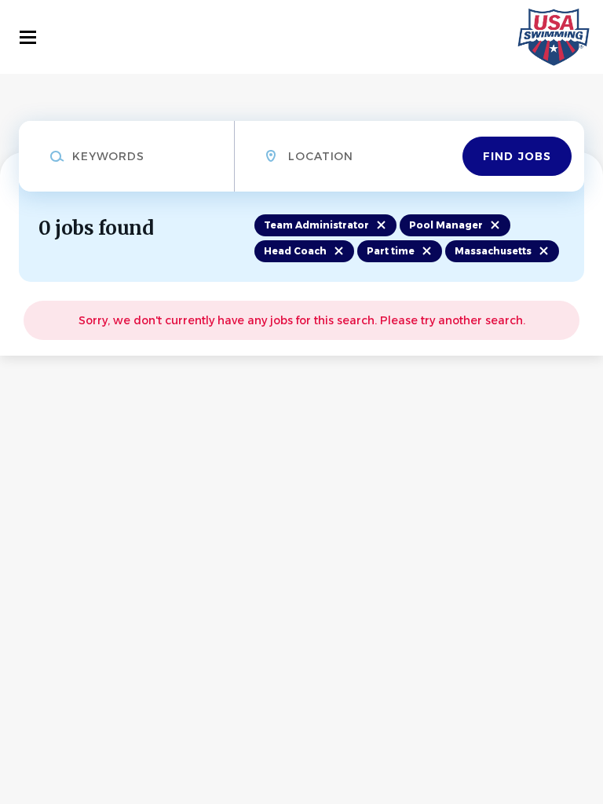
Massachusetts (493, 251)
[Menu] (28, 37)
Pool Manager (446, 225)
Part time (391, 251)
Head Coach (295, 251)
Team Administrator (316, 225)
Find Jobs (517, 156)
